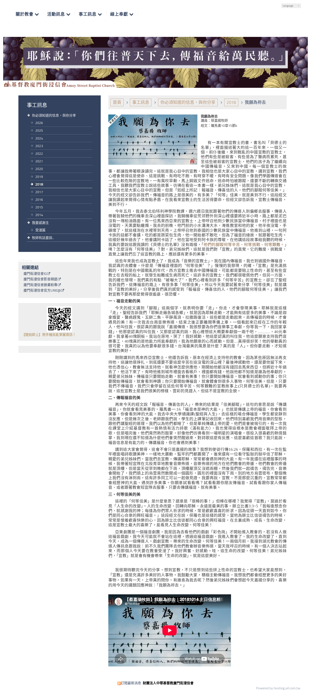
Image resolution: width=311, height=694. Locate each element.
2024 (39, 138)
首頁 (117, 102)
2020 (39, 168)
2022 (39, 153)
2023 (39, 145)
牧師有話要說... (43, 237)
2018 (39, 184)
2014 (39, 214)
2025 (39, 130)
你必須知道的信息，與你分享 (54, 115)
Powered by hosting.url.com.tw (278, 688)
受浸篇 (40, 230)
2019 (39, 176)
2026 (39, 122)
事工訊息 (140, 102)
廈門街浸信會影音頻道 (40, 279)
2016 (39, 199)
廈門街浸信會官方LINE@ (42, 291)
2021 (39, 161)
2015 (39, 207)
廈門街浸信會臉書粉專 (40, 285)
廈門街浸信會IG (35, 274)
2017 (39, 191)
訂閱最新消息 (131, 683)
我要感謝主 (40, 222)
